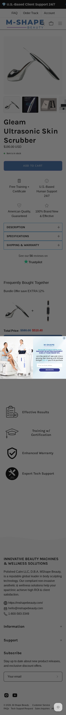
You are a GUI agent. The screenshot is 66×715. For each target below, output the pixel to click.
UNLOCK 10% (49, 370)
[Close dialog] (64, 338)
